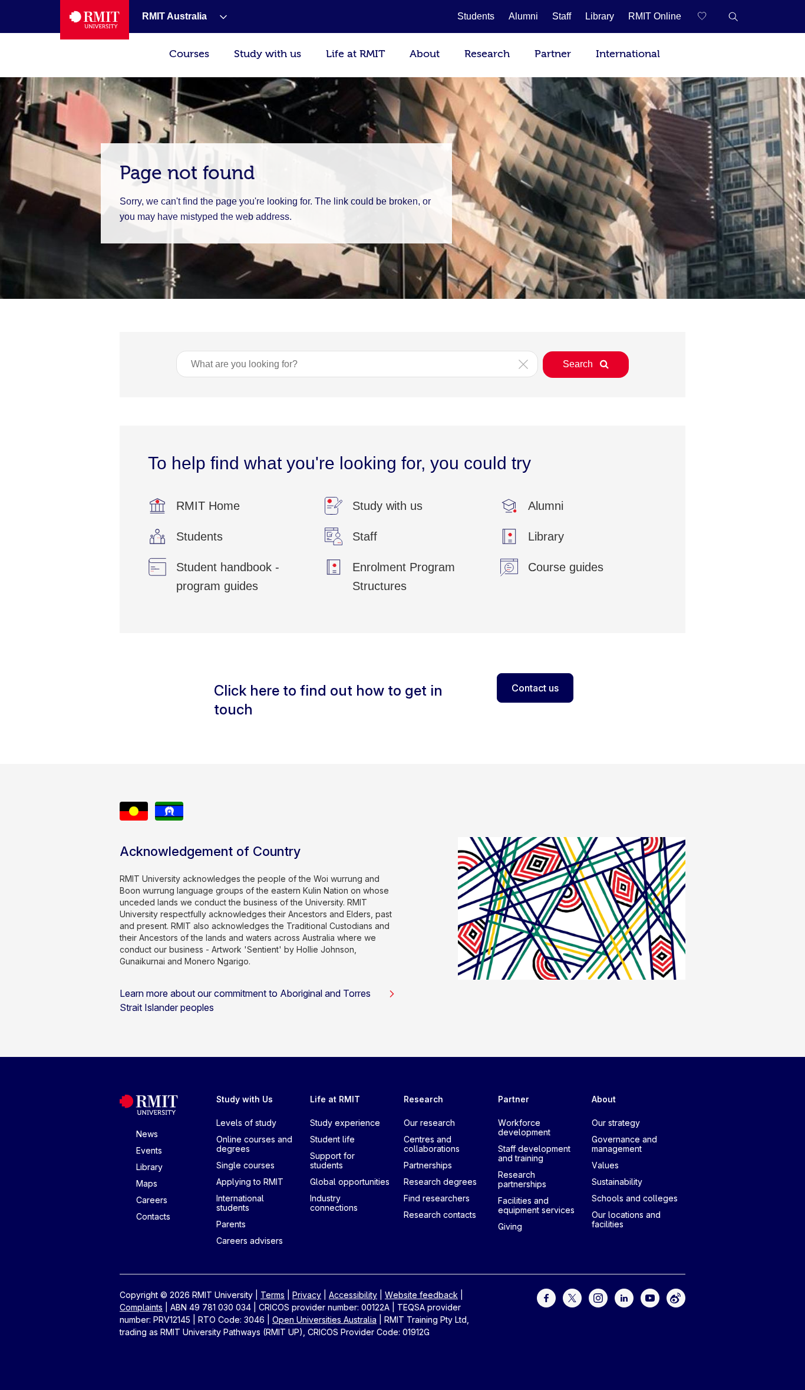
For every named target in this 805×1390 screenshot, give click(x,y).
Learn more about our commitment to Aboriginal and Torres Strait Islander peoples (245, 1000)
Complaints (141, 1307)
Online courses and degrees (254, 1144)
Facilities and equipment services (536, 1205)
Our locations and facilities (626, 1219)
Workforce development (524, 1127)
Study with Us (244, 1099)
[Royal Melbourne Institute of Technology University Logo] (94, 19)
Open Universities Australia (324, 1320)
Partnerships (428, 1165)
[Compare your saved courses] (709, 16)
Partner (553, 54)
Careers (151, 1200)
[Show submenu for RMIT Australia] (218, 16)
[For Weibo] (676, 1297)
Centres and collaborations (432, 1144)
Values (605, 1165)
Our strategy (616, 1123)
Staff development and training (534, 1153)
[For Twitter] (572, 1297)
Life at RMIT (355, 54)
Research (487, 54)
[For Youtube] (650, 1297)
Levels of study (246, 1123)
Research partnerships (522, 1179)
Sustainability (617, 1182)
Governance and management (624, 1144)
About (425, 54)
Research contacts (440, 1215)
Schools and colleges (635, 1198)
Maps (146, 1183)
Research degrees (440, 1182)
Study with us (267, 54)
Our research (429, 1123)
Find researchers (437, 1198)
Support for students (332, 1160)
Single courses (245, 1165)
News (147, 1134)
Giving (510, 1226)
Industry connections (334, 1203)
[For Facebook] (546, 1297)
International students (240, 1203)
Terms (272, 1295)
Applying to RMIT (249, 1182)
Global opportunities (350, 1182)
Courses (189, 54)
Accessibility (353, 1295)
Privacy (306, 1295)
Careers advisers (249, 1241)
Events (149, 1150)
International (628, 54)
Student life (332, 1139)
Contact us (535, 688)
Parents (231, 1224)
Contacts (153, 1216)
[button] (733, 16)
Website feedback (421, 1295)
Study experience (345, 1123)
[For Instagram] (598, 1297)
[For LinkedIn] (624, 1297)
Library (149, 1167)
